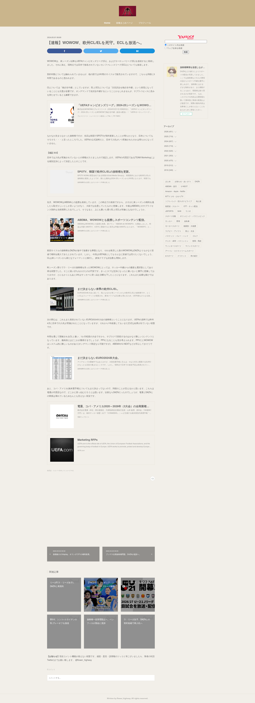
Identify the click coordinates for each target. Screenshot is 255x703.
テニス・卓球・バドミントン (176, 241)
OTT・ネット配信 (191, 206)
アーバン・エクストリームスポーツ (179, 250)
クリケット (182, 255)
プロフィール (145, 22)
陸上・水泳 (189, 231)
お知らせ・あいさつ (183, 181)
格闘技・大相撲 (190, 226)
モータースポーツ (172, 226)
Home (107, 22)
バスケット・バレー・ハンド (176, 236)
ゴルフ (195, 236)
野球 (178, 221)
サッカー (168, 221)
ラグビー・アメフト (173, 231)
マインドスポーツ (192, 246)
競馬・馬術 (196, 241)
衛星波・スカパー (172, 206)
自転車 (186, 221)
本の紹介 (194, 255)
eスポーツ (169, 255)
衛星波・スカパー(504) (54, 471)
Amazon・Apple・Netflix (175, 191)
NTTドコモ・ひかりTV (174, 196)
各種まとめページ (124, 22)
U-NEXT (184, 186)
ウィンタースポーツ (173, 246)
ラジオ (188, 211)
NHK (179, 211)
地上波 (198, 201)
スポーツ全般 (170, 216)
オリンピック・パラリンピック (192, 216)
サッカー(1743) (68, 471)
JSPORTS (169, 211)
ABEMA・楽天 (171, 186)
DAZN (197, 181)
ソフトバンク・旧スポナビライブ (178, 201)
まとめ (168, 181)
